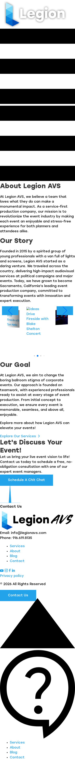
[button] (35, 355)
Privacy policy (12, 575)
